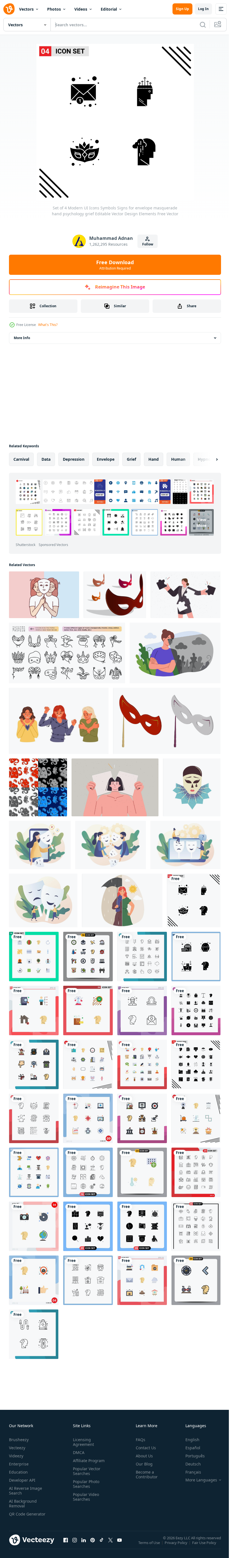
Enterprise (19, 1464)
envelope (105, 459)
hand (153, 459)
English (188, 1439)
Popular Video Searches (85, 1497)
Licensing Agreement (82, 1442)
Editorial (109, 9)
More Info (22, 337)
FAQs (138, 1439)
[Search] (202, 24)
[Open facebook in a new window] (65, 1545)
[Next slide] (208, 459)
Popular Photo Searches (85, 1484)
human (178, 459)
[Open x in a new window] (110, 1545)
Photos (54, 9)
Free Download (115, 265)
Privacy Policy (176, 1546)
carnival (21, 459)
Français (189, 1472)
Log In (203, 8)
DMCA (77, 1452)
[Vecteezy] (9, 9)
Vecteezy (17, 1447)
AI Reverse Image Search (25, 1491)
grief (131, 459)
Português (191, 1455)
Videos (80, 9)
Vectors (26, 9)
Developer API (22, 1480)
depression (73, 459)
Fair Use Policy (205, 1546)
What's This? (48, 324)
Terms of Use (149, 1546)
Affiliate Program (88, 1460)
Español (188, 1447)
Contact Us (144, 1447)
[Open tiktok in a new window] (101, 1545)
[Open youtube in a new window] (119, 1545)
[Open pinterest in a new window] (92, 1545)
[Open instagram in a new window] (74, 1545)
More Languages (197, 1480)
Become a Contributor (144, 1474)
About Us (142, 1455)
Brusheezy (19, 1439)
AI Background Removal (23, 1503)
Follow (147, 244)
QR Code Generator (18, 1516)
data (46, 459)
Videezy (16, 1455)
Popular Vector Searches (85, 1471)
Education (18, 1472)
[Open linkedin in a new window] (83, 1545)
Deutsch (189, 1464)
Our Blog (142, 1464)
